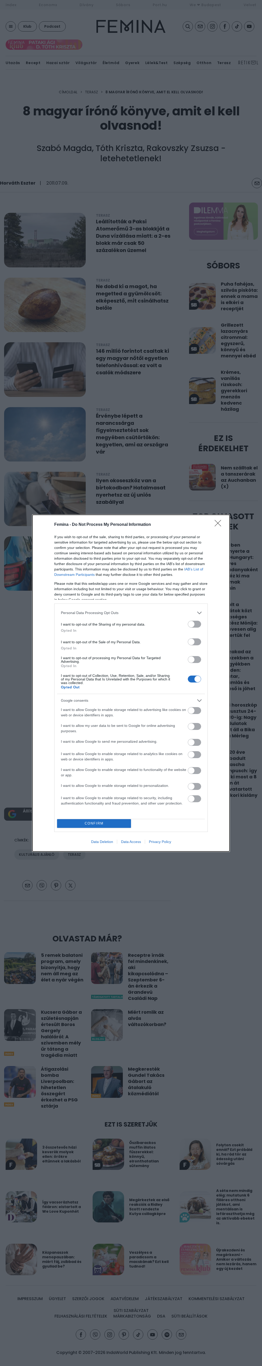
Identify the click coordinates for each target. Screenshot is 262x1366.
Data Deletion (102, 842)
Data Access (131, 842)
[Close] (219, 525)
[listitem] (131, 613)
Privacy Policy (160, 842)
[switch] (194, 624)
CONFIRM (94, 823)
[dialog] (131, 683)
